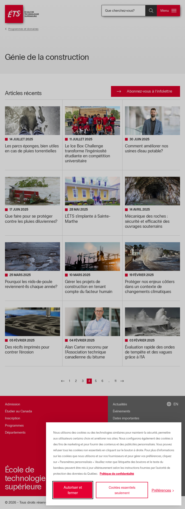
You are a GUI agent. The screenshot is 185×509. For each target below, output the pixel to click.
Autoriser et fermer (73, 490)
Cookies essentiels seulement (122, 490)
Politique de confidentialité (117, 474)
